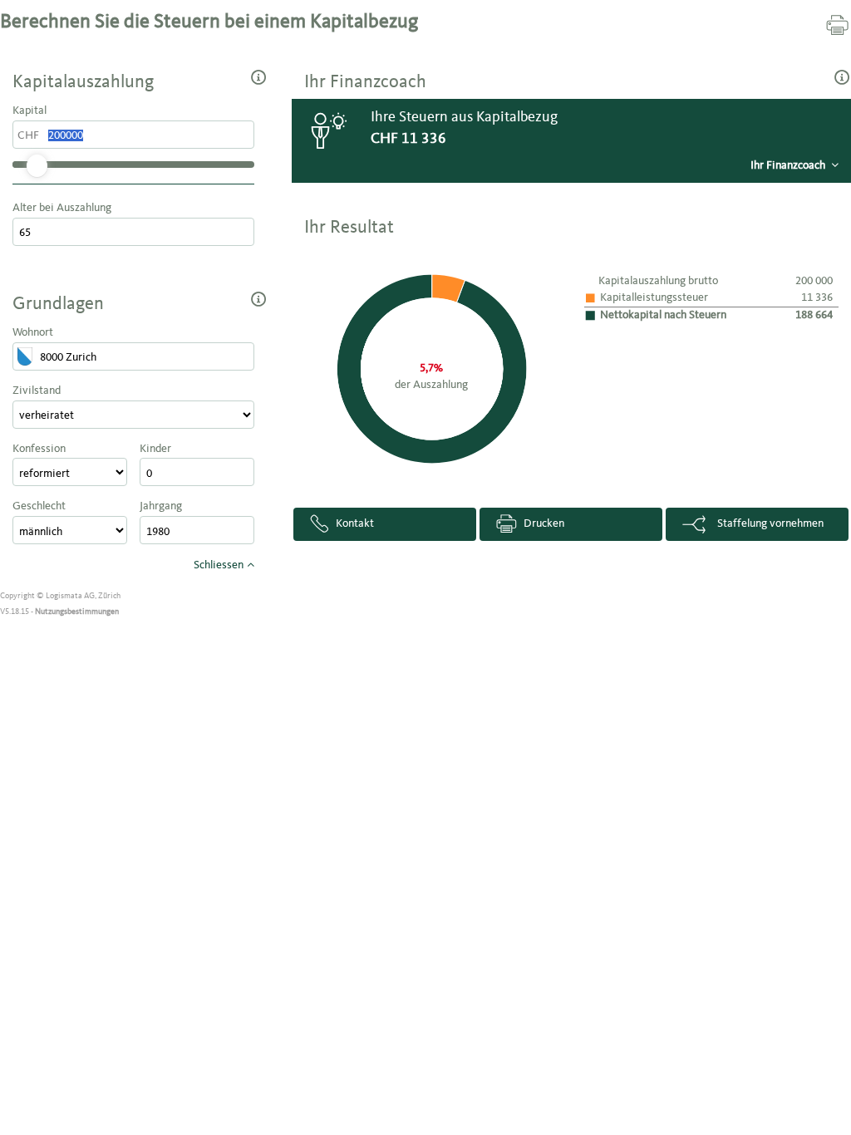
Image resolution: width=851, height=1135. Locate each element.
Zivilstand (36, 390)
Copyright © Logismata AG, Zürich (60, 596)
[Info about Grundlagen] (258, 299)
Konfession (39, 448)
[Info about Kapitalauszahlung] (258, 77)
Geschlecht (39, 506)
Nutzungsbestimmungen (77, 611)
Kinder (155, 448)
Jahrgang (161, 506)
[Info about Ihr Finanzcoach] (842, 77)
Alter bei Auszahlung (61, 208)
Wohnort (32, 332)
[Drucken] (837, 23)
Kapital (29, 110)
